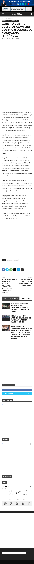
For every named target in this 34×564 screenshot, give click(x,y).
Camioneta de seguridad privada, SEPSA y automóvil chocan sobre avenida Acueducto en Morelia (21, 308)
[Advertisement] (17, 92)
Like (30, 390)
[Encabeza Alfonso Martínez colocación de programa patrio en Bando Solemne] (6, 318)
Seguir (29, 393)
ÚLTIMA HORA (15, 20)
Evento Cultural (9, 18)
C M (4, 38)
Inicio (3, 18)
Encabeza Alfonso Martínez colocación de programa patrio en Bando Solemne (21, 319)
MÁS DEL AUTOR (25, 298)
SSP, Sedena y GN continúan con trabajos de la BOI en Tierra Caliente (25, 282)
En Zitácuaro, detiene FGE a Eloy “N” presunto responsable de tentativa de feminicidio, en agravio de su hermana (9, 286)
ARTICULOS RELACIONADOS (10, 298)
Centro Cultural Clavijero (12, 260)
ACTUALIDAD (5, 330)
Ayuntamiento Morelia (5, 319)
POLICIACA (4, 307)
